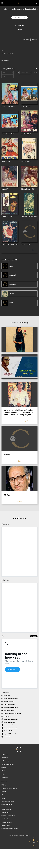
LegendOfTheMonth (10, 734)
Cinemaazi (7, 695)
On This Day (6, 819)
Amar (11, 266)
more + (35, 250)
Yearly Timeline (6, 809)
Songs (3, 798)
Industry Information (8, 801)
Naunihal (24, 161)
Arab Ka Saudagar (8, 244)
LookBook (7, 737)
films (19, 461)
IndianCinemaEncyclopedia (12, 713)
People (4, 791)
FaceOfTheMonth (9, 701)
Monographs (6, 812)
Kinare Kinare (26, 189)
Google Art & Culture (8, 815)
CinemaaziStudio (9, 725)
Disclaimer (5, 777)
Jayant (11, 293)
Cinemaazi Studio (7, 805)
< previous (25, 40)
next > (34, 40)
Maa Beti (24, 106)
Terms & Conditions (8, 764)
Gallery (4, 767)
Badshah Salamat (27, 217)
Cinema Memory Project (9, 788)
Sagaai (4, 189)
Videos (4, 785)
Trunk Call (6, 217)
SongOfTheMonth (9, 722)
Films (3, 795)
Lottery (23, 244)
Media (4, 771)
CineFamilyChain (9, 731)
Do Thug (5, 161)
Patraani (7, 455)
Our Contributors (7, 822)
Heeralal (12, 275)
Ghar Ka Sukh (7, 106)
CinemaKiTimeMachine (11, 719)
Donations (5, 758)
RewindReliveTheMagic (11, 707)
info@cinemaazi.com (24, 835)
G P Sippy (7, 495)
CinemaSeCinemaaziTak (11, 698)
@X (3, 636)
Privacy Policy (6, 825)
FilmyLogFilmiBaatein (11, 728)
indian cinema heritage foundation (25, 9)
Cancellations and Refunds (10, 829)
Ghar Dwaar (6, 134)
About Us (5, 754)
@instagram (5, 524)
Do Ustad (24, 134)
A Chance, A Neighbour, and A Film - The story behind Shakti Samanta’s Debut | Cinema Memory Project (19, 412)
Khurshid (12, 284)
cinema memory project (19, 421)
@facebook (5, 580)
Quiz (3, 774)
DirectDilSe (7, 716)
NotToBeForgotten (9, 704)
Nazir (11, 303)
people (4, 9)
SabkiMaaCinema (9, 710)
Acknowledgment (7, 761)
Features (4, 782)
